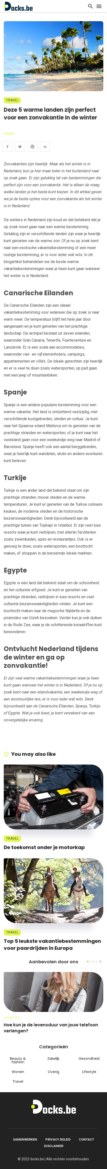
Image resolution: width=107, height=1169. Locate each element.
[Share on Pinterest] (32, 147)
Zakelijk (53, 1058)
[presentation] (88, 962)
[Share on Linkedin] (45, 147)
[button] (91, 961)
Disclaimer (53, 1146)
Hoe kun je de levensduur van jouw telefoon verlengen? (51, 1028)
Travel (12, 100)
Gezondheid (89, 1058)
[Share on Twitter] (20, 147)
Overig (53, 1071)
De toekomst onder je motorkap (44, 847)
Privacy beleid (58, 1139)
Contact (86, 1139)
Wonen (18, 1071)
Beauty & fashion (18, 1060)
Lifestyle (12, 1018)
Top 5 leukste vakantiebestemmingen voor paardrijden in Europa (52, 945)
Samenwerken (25, 1139)
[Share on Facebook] (7, 147)
